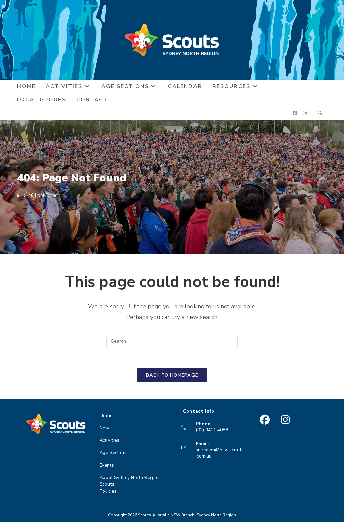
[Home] (19, 195)
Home (106, 415)
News (106, 428)
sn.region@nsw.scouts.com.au (220, 453)
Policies (108, 491)
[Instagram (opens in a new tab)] (304, 113)
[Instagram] (285, 419)
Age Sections (114, 453)
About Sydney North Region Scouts (130, 480)
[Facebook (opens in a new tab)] (295, 113)
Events (107, 465)
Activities (110, 440)
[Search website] (320, 113)
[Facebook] (264, 419)
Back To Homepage (172, 375)
